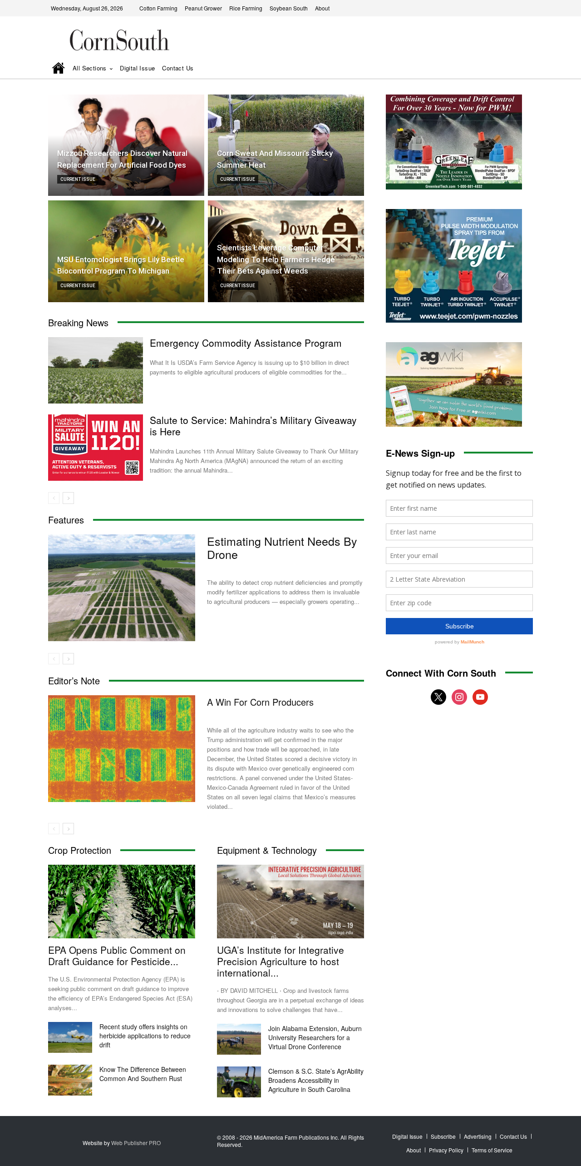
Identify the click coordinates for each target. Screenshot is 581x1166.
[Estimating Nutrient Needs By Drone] (121, 587)
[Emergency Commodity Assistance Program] (95, 370)
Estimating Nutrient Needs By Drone (282, 547)
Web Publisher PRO (136, 1142)
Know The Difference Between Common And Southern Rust (142, 1074)
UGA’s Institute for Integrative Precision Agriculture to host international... (280, 961)
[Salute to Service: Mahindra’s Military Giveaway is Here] (95, 447)
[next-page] (68, 498)
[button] (513, 69)
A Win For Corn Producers (260, 701)
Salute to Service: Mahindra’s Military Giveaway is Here (253, 425)
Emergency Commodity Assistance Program (246, 342)
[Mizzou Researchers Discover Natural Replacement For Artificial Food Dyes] (126, 145)
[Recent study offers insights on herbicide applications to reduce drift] (70, 1037)
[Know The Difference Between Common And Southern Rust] (70, 1080)
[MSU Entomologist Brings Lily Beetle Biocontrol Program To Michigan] (126, 251)
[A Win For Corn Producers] (121, 748)
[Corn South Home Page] (58, 69)
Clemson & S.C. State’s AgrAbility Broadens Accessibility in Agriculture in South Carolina (316, 1080)
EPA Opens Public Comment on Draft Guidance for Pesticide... (117, 955)
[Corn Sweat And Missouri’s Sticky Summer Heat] (286, 145)
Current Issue (77, 179)
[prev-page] (53, 498)
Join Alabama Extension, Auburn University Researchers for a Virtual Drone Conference (315, 1037)
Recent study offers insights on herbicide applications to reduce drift (145, 1035)
